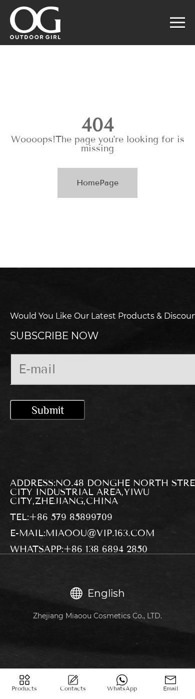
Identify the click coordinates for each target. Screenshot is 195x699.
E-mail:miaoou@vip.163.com (82, 533)
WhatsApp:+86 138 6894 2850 (79, 549)
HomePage (97, 182)
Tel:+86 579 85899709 (61, 517)
